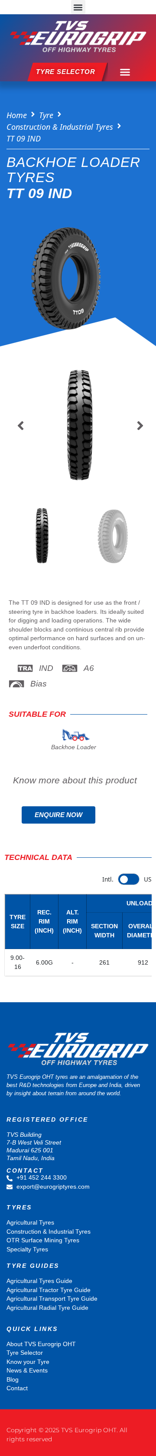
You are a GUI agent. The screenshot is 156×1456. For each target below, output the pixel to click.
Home (16, 115)
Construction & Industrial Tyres (59, 127)
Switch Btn (129, 879)
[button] (78, 7)
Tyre (46, 115)
